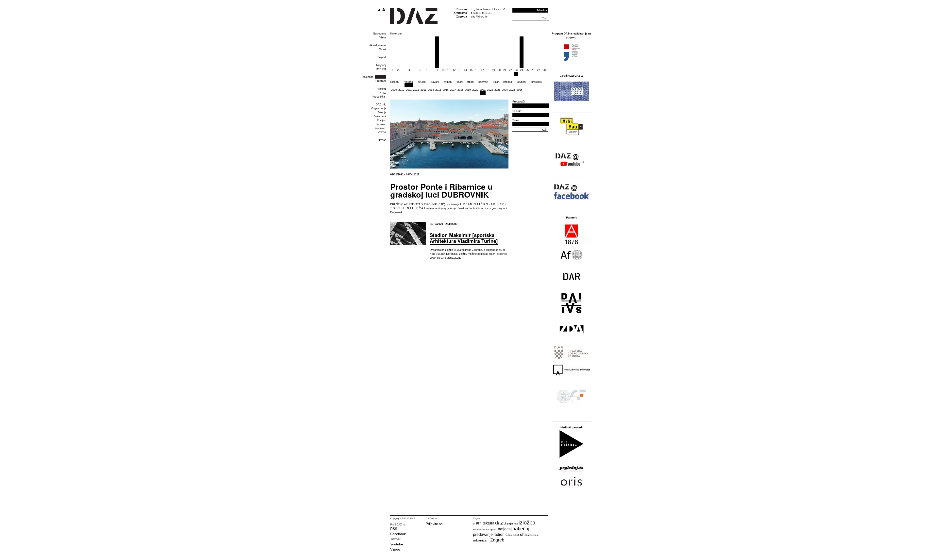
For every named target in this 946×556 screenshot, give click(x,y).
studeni (521, 81)
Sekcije (382, 112)
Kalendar (367, 76)
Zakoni (382, 132)
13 (459, 69)
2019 (468, 89)
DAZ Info (381, 104)
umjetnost (533, 535)
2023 (497, 89)
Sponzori (381, 124)
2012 (416, 89)
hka (516, 523)
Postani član (379, 96)
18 (487, 69)
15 (471, 69)
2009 (394, 89)
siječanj (394, 81)
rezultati (514, 535)
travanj (435, 81)
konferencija (480, 529)
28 (544, 69)
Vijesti (382, 37)
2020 (475, 89)
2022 (490, 89)
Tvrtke (382, 92)
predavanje (483, 534)
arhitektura (485, 523)
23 (516, 69)
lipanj (460, 81)
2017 (453, 89)
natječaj (520, 528)
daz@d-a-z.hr (479, 16)
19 (493, 69)
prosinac (536, 81)
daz (499, 522)
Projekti (381, 57)
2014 (431, 89)
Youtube (396, 544)
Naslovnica (379, 33)
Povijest (381, 120)
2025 (512, 89)
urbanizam (481, 540)
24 (521, 69)
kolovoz (483, 81)
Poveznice (380, 128)
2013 (423, 89)
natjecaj (505, 529)
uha (523, 534)
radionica (501, 534)
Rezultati (381, 68)
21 (504, 69)
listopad (507, 81)
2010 (401, 89)
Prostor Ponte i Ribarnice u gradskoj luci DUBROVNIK (441, 190)
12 (454, 69)
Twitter (395, 539)
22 (510, 69)
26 (532, 69)
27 (538, 69)
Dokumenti (379, 116)
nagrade (492, 529)
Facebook (398, 534)
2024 (505, 89)
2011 (409, 89)
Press (382, 139)
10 (442, 69)
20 (499, 69)
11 (448, 69)
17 (482, 69)
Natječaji (381, 65)
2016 (446, 89)
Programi (380, 80)
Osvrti (382, 49)
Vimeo (395, 549)
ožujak (422, 81)
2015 (438, 89)
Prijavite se (434, 524)
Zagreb (497, 540)
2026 (520, 89)
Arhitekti (381, 88)
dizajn (508, 523)
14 (465, 69)
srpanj (470, 81)
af (474, 523)
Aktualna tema (377, 45)
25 (527, 69)
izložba (527, 523)
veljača (409, 81)
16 (476, 69)
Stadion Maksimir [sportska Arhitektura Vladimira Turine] (464, 237)
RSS (393, 529)
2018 (460, 89)
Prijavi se (542, 10)
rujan (496, 81)
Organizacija (378, 108)
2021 (483, 89)
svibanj (448, 81)
